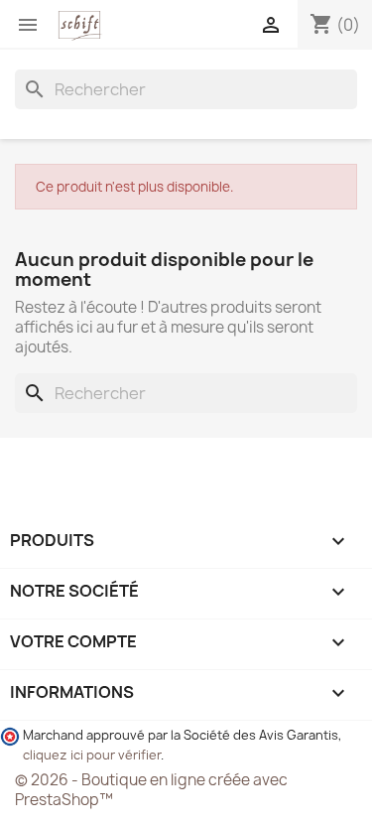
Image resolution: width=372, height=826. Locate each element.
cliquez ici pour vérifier (92, 755)
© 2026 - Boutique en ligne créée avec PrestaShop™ (151, 789)
